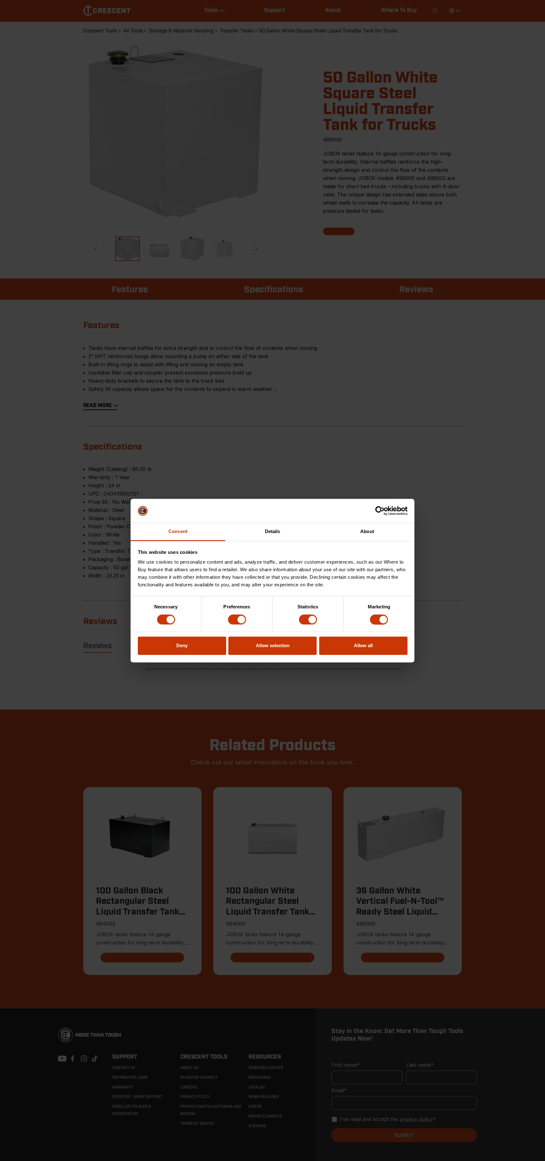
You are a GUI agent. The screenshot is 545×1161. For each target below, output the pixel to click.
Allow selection (273, 645)
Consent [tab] (177, 531)
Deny (182, 645)
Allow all (363, 645)
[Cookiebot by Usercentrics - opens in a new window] (379, 510)
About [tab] (367, 531)
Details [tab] (272, 531)
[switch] (237, 619)
